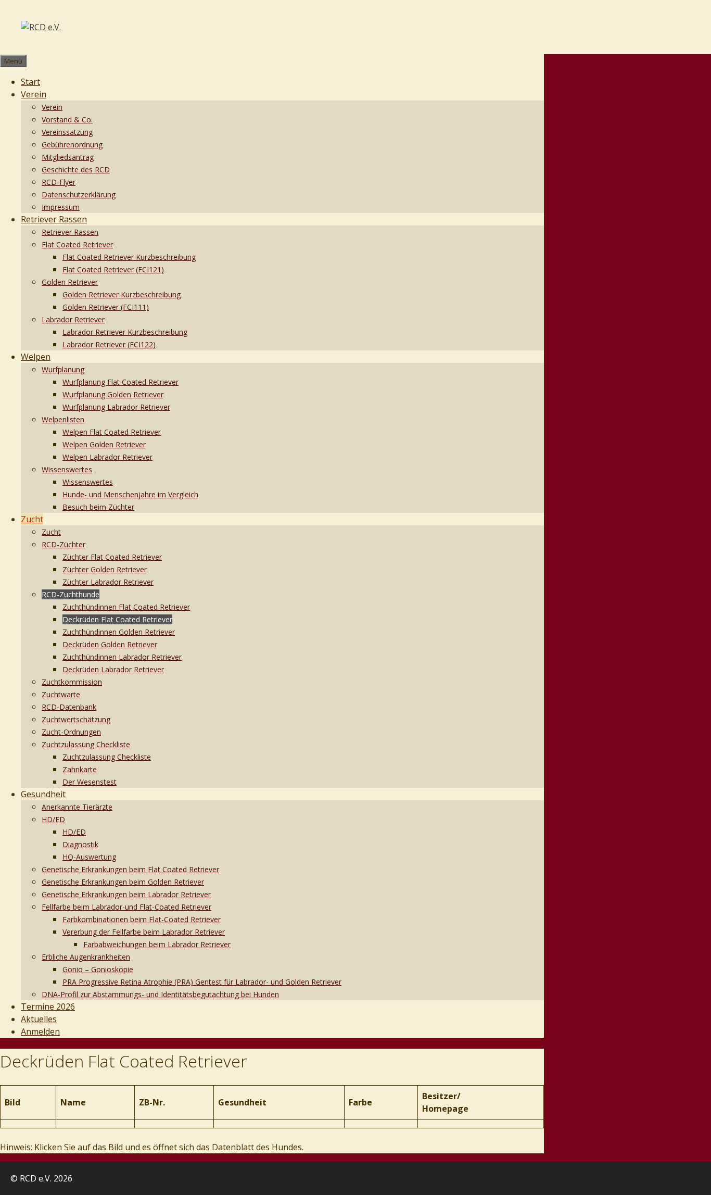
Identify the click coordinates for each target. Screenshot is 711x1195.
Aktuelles (39, 1019)
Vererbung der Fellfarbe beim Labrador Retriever (143, 932)
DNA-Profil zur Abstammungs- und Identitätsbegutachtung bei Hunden (160, 994)
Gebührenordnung (72, 144)
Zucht (32, 519)
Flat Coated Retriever (77, 244)
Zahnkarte (79, 769)
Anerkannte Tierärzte (77, 807)
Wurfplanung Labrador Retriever (116, 407)
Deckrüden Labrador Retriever (113, 669)
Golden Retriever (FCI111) (105, 307)
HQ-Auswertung (89, 857)
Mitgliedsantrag (68, 157)
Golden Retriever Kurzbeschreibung (121, 294)
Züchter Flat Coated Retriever (112, 557)
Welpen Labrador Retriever (107, 457)
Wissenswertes (67, 469)
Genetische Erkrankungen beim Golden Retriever (123, 882)
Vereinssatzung (67, 132)
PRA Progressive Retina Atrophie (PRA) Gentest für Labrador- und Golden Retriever (201, 982)
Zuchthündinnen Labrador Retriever (122, 657)
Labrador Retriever (73, 319)
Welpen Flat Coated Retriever (111, 432)
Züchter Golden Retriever (104, 569)
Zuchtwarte (61, 694)
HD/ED (53, 819)
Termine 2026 (48, 1006)
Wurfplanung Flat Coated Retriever (120, 382)
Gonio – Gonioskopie (97, 969)
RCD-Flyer (58, 182)
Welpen (35, 356)
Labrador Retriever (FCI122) (109, 344)
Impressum (61, 207)
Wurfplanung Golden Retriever (112, 394)
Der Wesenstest (89, 782)
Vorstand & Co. (67, 119)
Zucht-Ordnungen (71, 732)
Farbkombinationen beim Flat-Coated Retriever (141, 919)
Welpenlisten (63, 419)
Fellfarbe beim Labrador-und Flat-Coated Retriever (126, 907)
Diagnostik (80, 844)
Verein (33, 94)
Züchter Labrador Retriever (108, 582)
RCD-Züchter (63, 544)
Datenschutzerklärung (79, 194)
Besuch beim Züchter (98, 507)
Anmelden (40, 1031)
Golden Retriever (70, 282)
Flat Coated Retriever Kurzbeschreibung (129, 257)
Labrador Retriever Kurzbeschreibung (124, 332)
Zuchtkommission (72, 682)
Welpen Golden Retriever (104, 444)
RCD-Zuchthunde (70, 594)
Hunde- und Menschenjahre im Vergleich (130, 494)
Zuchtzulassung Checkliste (86, 744)
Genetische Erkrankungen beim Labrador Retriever (126, 894)
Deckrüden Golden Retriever (109, 644)
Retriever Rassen (54, 219)
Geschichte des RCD (76, 169)
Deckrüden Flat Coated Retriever (117, 619)
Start (30, 81)
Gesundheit (43, 794)
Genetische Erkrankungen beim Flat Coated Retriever (130, 869)
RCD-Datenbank (69, 707)
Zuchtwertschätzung (76, 719)
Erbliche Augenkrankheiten (86, 957)
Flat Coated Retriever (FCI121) (113, 269)
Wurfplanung (63, 369)
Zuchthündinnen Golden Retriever (118, 632)
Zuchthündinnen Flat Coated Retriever (126, 607)
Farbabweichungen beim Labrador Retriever (157, 944)
